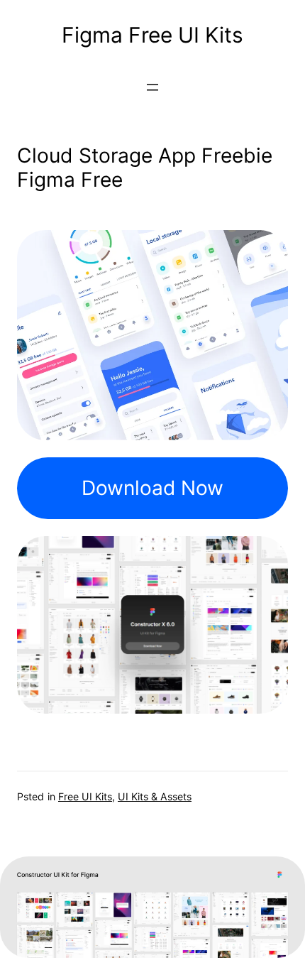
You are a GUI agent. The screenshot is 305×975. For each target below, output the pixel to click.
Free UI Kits (85, 796)
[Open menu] (152, 87)
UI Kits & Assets (155, 796)
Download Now (152, 488)
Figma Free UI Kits (152, 35)
